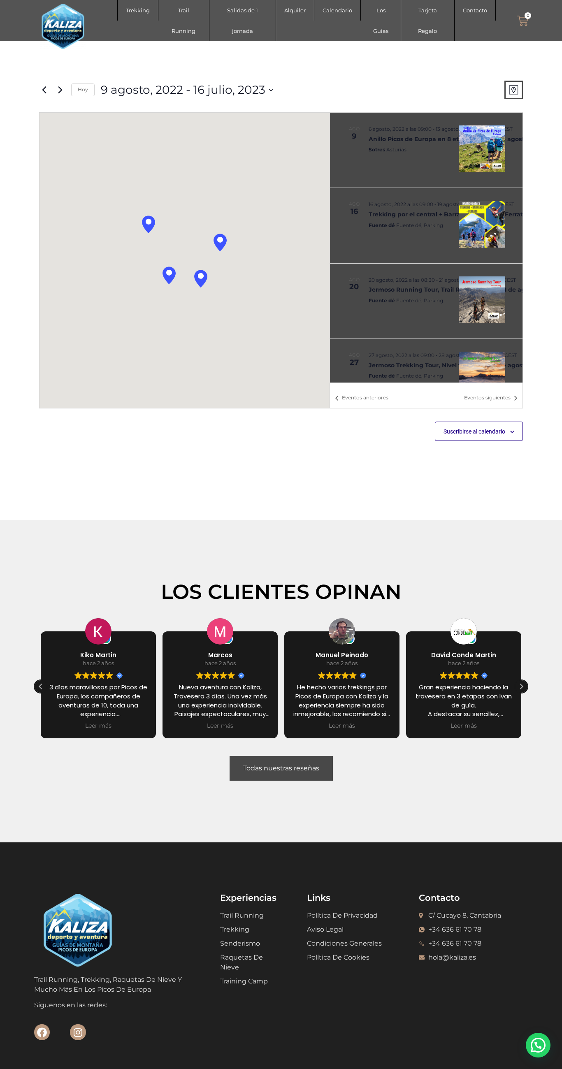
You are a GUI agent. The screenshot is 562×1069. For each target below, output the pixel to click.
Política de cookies (338, 957)
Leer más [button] (98, 725)
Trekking (138, 10)
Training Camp (244, 981)
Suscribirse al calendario (474, 431)
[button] (148, 224)
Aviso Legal (325, 929)
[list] (426, 247)
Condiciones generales (344, 943)
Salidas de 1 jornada (242, 20)
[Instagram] (78, 1032)
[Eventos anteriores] (44, 90)
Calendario (337, 10)
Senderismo (240, 943)
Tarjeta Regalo (427, 20)
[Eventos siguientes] (60, 90)
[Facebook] (42, 1032)
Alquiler (295, 10)
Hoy (83, 89)
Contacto (475, 10)
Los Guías (380, 20)
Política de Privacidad (342, 915)
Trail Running (183, 20)
